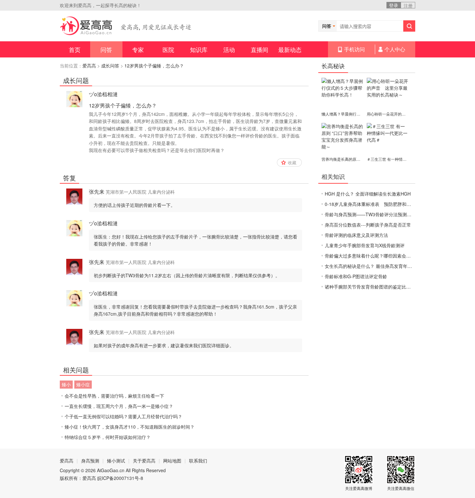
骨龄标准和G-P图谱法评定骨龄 (356, 276)
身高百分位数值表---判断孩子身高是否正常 (368, 224)
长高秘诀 (333, 65)
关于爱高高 (144, 460)
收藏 (292, 162)
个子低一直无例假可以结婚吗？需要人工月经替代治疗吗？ (123, 416)
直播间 (259, 49)
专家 (138, 49)
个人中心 (395, 49)
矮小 (66, 384)
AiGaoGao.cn (110, 470)
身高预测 (90, 460)
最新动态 (289, 49)
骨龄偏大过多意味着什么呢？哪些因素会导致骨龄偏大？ (381, 255)
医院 (168, 49)
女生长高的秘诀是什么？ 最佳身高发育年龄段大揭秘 (377, 266)
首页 (74, 49)
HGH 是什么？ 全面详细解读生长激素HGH (368, 193)
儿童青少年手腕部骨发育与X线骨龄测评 (365, 245)
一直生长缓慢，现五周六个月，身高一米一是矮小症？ (119, 406)
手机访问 (354, 49)
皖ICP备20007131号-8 (120, 478)
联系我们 (198, 460)
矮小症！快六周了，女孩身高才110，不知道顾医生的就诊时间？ (130, 426)
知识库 (198, 49)
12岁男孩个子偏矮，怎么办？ (154, 65)
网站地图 (172, 460)
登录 (393, 5)
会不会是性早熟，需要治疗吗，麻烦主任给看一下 (114, 395)
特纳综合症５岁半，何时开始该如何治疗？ (108, 437)
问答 (106, 49)
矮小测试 (116, 460)
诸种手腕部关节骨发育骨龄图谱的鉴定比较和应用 (374, 286)
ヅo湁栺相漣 (103, 94)
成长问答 (110, 65)
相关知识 (333, 176)
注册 (408, 5)
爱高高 (89, 65)
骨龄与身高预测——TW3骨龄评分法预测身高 (370, 214)
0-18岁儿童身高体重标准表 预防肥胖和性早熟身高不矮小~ (385, 204)
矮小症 (83, 384)
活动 (229, 49)
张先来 (96, 191)
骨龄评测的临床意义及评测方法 (356, 235)
